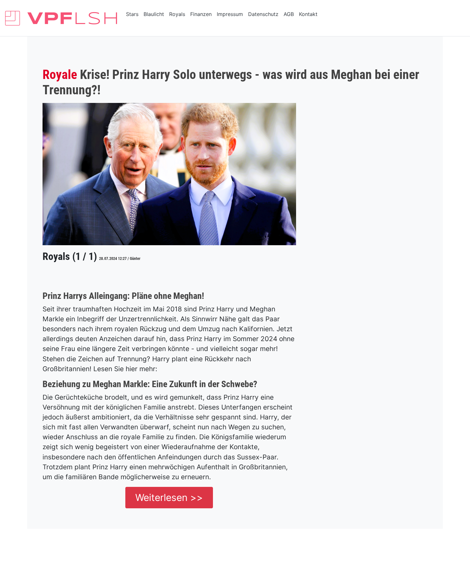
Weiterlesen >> (169, 497)
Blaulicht (154, 14)
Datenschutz (263, 14)
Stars (132, 14)
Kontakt (308, 14)
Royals (177, 14)
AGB (289, 14)
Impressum (230, 14)
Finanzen (201, 14)
